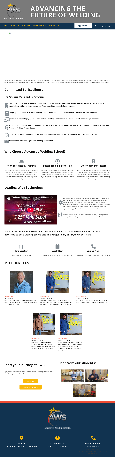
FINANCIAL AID (39, 26)
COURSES (26, 26)
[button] (83, 25)
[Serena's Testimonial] (84, 391)
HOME (5, 26)
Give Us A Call (93, 250)
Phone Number (93, 443)
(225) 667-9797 (104, 26)
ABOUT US (15, 26)
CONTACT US (54, 26)
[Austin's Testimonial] (72, 376)
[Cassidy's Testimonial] (97, 376)
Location (21, 443)
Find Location (21, 250)
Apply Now (57, 250)
